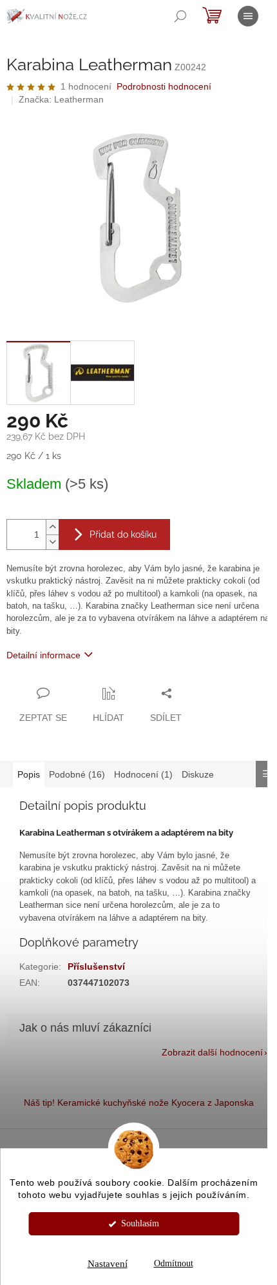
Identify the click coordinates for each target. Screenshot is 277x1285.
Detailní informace (43, 655)
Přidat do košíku (123, 534)
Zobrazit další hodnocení (212, 1052)
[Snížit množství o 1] (52, 542)
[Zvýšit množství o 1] (52, 527)
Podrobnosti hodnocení (164, 86)
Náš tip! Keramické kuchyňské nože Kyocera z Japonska (139, 1102)
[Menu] (248, 16)
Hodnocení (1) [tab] (143, 774)
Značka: (61, 99)
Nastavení (108, 1264)
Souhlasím (140, 1223)
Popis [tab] (28, 774)
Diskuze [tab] (198, 774)
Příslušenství (96, 966)
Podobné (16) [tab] (77, 774)
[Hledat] (180, 16)
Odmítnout (173, 1263)
